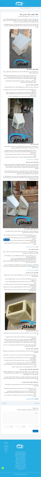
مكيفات (32, 264)
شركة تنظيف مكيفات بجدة (30, 398)
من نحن (6, 451)
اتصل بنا (6, 447)
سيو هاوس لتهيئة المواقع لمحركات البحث (20, 474)
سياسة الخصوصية (6, 446)
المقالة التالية (3, 403)
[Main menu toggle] (2, 3)
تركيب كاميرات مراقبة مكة (30, 246)
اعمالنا (6, 450)
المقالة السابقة (37, 403)
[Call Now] (4, 239)
